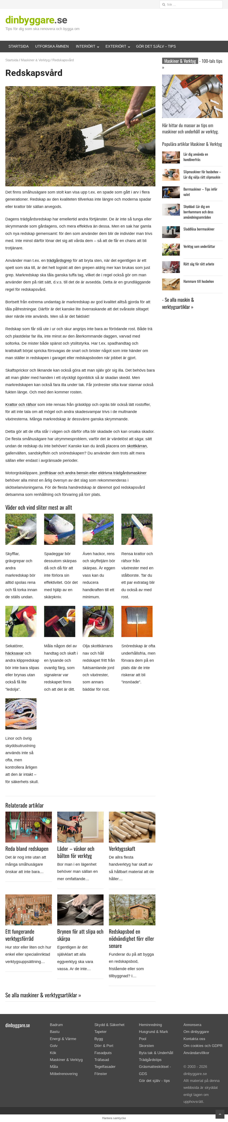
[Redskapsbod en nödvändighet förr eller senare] (132, 897)
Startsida (11, 60)
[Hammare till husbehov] (171, 282)
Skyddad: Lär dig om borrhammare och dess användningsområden (198, 212)
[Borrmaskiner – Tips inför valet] (171, 190)
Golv (54, 1046)
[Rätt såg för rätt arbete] (171, 265)
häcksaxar (14, 653)
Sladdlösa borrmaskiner (198, 229)
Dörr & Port (103, 1046)
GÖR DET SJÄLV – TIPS (156, 46)
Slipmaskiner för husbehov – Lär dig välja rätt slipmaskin (202, 174)
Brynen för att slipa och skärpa (80, 934)
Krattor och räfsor (20, 404)
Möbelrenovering (63, 1074)
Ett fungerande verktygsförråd (19, 934)
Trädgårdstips (150, 1060)
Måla (54, 1067)
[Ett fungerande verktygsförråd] (28, 897)
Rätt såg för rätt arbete (198, 264)
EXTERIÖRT (116, 46)
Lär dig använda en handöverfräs (195, 156)
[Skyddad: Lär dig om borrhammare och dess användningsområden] (171, 207)
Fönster (100, 1074)
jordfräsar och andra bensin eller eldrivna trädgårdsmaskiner (93, 473)
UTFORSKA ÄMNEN (52, 46)
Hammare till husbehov (198, 281)
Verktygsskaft (122, 848)
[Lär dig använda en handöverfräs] (171, 155)
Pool (142, 1039)
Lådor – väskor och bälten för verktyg (75, 851)
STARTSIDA (18, 46)
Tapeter (100, 1032)
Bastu (54, 1032)
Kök (53, 1053)
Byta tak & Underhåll (156, 1053)
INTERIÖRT (85, 46)
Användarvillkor (196, 1053)
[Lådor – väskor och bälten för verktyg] (80, 814)
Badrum (56, 1025)
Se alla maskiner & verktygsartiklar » (43, 995)
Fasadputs (103, 1053)
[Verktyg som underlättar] (171, 247)
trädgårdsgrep (59, 260)
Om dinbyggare (196, 1032)
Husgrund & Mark (153, 1032)
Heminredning (150, 1025)
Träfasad (101, 1060)
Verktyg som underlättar (199, 246)
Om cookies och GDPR (202, 1046)
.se (36, 20)
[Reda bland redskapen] (28, 814)
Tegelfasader (105, 1067)
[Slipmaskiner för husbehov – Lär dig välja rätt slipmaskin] (171, 172)
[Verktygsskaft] (132, 814)
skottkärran (137, 446)
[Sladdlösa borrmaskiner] (171, 230)
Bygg (98, 1039)
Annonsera (192, 1025)
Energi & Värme (63, 1039)
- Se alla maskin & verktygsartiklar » (178, 303)
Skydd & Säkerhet (109, 1025)
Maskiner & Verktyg (35, 60)
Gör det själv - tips (154, 1081)
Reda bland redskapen (27, 848)
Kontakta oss (194, 1039)
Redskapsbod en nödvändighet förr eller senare (131, 938)
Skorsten (146, 1046)
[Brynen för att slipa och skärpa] (80, 897)
